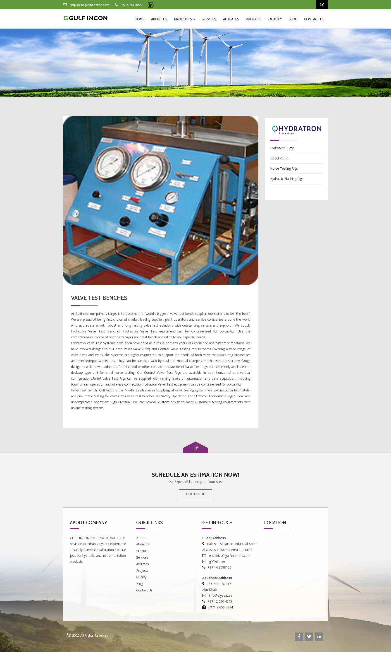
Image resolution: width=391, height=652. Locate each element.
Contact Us (314, 19)
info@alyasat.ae (220, 595)
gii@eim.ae (216, 561)
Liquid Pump (279, 158)
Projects (254, 19)
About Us (159, 19)
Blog (293, 19)
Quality (275, 19)
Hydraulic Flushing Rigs (286, 178)
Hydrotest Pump (282, 148)
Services (209, 19)
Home (139, 19)
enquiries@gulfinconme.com (89, 5)
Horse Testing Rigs (284, 168)
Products (183, 19)
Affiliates (231, 19)
